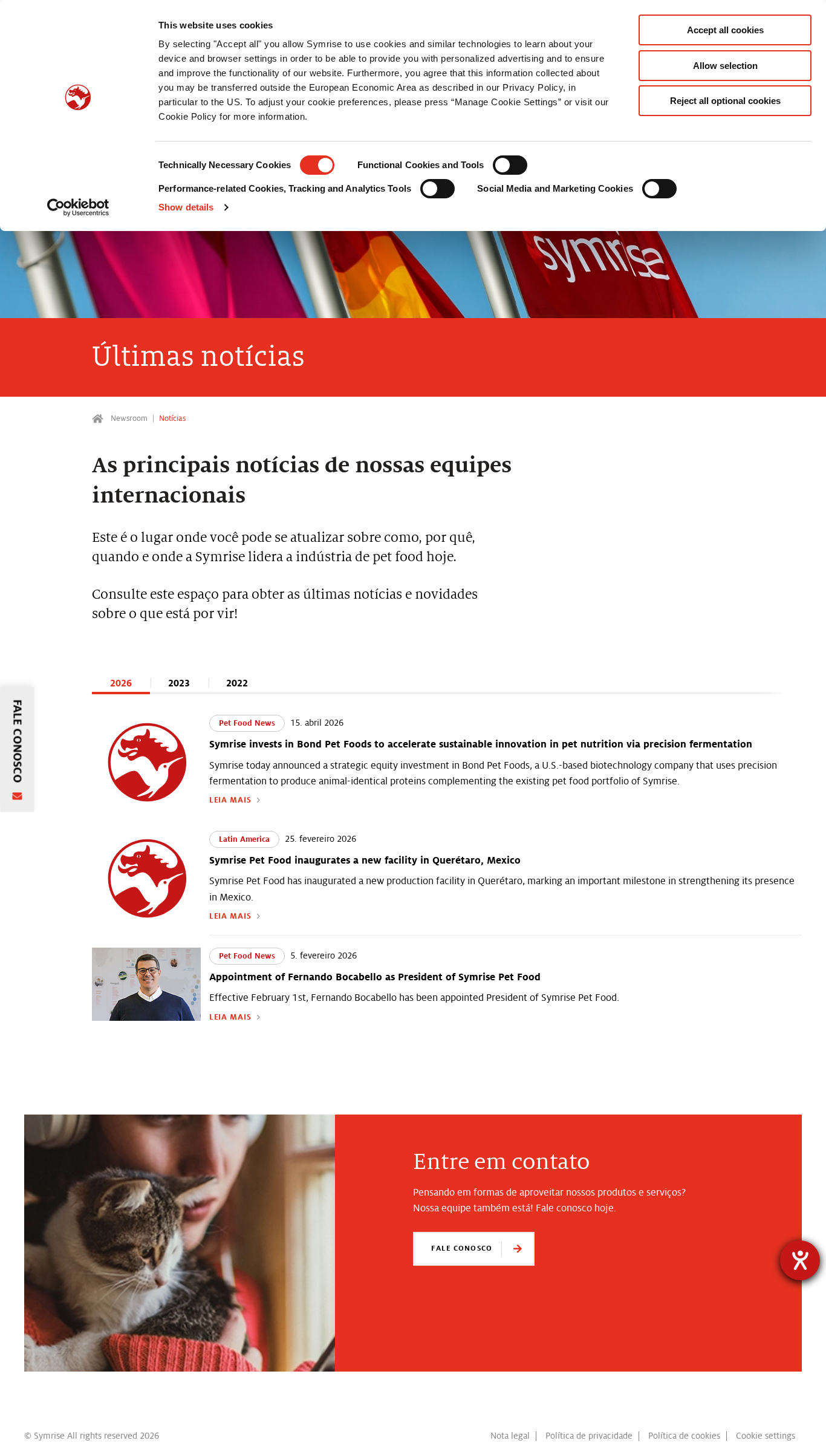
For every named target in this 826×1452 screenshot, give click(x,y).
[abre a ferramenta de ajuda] (800, 1260)
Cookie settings (765, 1435)
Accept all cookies (725, 30)
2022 (237, 683)
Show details (185, 207)
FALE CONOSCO (461, 1247)
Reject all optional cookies (725, 101)
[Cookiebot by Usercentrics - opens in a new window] (78, 207)
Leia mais (230, 800)
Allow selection (725, 65)
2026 (121, 683)
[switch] (510, 165)
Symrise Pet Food (99, 419)
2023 (179, 683)
